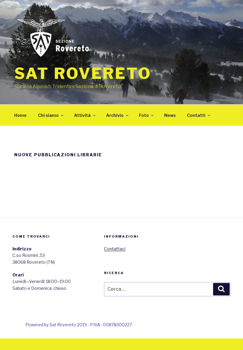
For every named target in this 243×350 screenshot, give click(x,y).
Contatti (196, 115)
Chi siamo (48, 115)
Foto (144, 115)
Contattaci (114, 248)
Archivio (115, 115)
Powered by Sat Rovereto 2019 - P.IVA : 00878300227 (78, 324)
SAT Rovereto (82, 73)
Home (20, 115)
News (170, 115)
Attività (82, 115)
